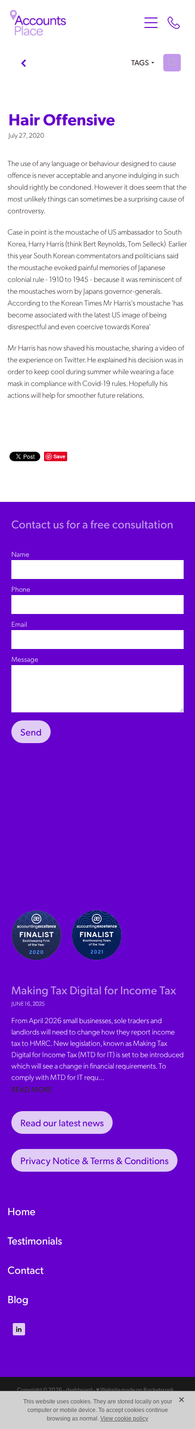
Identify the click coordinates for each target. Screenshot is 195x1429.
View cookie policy (124, 1418)
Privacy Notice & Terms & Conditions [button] (94, 1160)
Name (20, 554)
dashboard (79, 1389)
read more (32, 1089)
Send (31, 732)
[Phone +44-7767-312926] (173, 22)
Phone (20, 589)
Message (24, 659)
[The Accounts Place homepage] (75, 22)
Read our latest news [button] (62, 1122)
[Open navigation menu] (151, 22)
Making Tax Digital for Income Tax (93, 989)
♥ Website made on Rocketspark (135, 1389)
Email (19, 624)
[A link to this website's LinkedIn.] (19, 1329)
